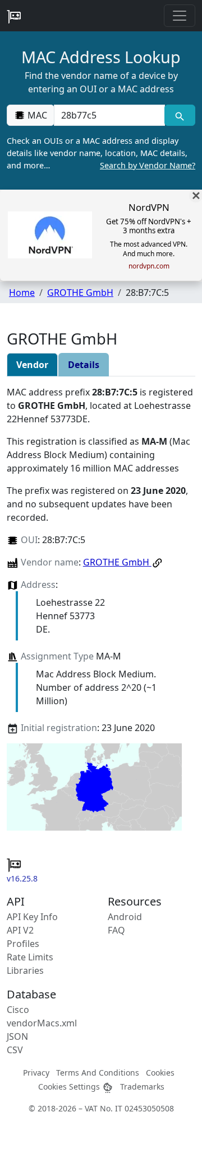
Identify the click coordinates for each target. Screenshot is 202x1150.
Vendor (32, 365)
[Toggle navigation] (179, 15)
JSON (17, 1036)
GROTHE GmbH (80, 292)
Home (22, 292)
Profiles (23, 943)
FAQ (116, 930)
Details (83, 365)
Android (125, 917)
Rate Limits (30, 957)
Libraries (25, 970)
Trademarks (142, 1086)
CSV (15, 1050)
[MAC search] (179, 115)
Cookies (160, 1072)
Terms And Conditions (97, 1072)
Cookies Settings (70, 1086)
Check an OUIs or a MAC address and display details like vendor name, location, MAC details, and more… (101, 152)
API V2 (20, 930)
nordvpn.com (148, 266)
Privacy (36, 1072)
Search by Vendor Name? (147, 165)
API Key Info (32, 917)
